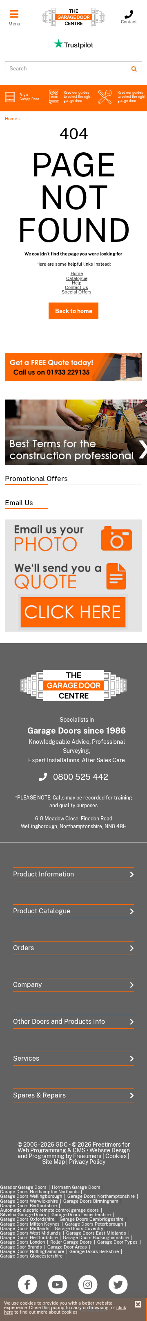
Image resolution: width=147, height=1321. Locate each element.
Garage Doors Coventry (79, 1228)
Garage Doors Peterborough (94, 1224)
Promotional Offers (36, 478)
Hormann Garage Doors (76, 1187)
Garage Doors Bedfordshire (28, 1205)
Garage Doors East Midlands (96, 1233)
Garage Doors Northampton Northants (39, 1192)
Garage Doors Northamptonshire (101, 1196)
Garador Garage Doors (23, 1187)
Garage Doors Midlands (24, 1228)
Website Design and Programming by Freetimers (74, 1153)
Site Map (53, 1161)
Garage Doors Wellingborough (31, 1196)
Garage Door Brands (21, 1247)
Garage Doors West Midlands (30, 1233)
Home (11, 119)
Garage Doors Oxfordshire (27, 1219)
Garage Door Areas (67, 1247)
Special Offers (76, 292)
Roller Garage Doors (71, 1242)
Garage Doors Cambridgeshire (91, 1219)
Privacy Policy (87, 1161)
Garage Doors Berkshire (94, 1251)
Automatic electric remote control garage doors (49, 1210)
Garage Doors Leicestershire (81, 1214)
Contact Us (76, 287)
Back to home (73, 310)
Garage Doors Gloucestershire (31, 1256)
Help (77, 283)
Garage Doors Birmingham (90, 1201)
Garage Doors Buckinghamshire (96, 1237)
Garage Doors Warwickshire (29, 1201)
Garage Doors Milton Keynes (30, 1224)
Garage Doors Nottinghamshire (32, 1251)
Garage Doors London (22, 1242)
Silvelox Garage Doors (23, 1214)
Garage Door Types (117, 1242)
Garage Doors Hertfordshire (29, 1237)
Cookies (116, 1156)
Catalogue (76, 278)
